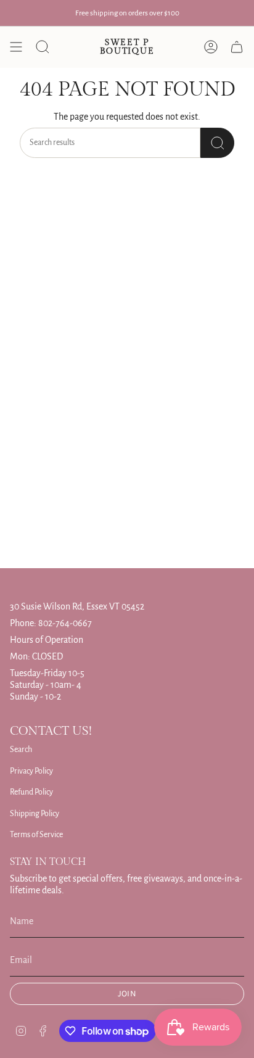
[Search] (217, 143)
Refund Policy (31, 792)
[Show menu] (16, 46)
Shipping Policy (34, 813)
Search (21, 749)
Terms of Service (36, 834)
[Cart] (237, 46)
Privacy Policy (31, 771)
